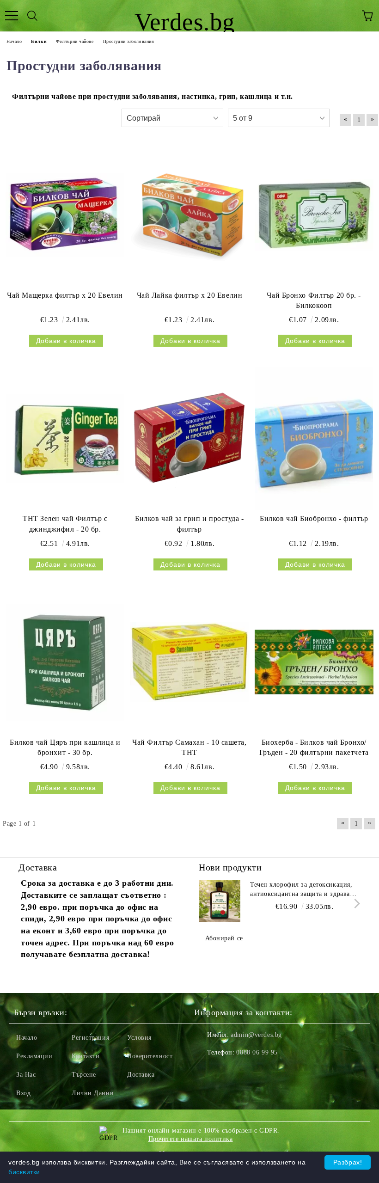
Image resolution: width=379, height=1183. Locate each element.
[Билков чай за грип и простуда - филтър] (189, 438)
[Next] (355, 903)
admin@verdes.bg (256, 1034)
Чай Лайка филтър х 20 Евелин (190, 295)
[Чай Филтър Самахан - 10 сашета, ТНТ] (189, 662)
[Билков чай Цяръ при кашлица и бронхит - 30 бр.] (65, 662)
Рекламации (34, 1056)
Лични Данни (93, 1093)
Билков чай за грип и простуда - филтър (189, 524)
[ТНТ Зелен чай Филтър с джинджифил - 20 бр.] (65, 438)
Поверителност (149, 1056)
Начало (26, 1037)
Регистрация (90, 1037)
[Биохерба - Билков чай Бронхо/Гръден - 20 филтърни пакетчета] (314, 662)
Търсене (84, 1074)
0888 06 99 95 (256, 1052)
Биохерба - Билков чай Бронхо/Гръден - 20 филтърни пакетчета (314, 747)
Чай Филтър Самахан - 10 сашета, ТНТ (189, 747)
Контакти (85, 1056)
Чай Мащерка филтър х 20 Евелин (65, 295)
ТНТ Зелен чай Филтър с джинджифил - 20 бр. (65, 524)
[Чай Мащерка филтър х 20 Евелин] (65, 215)
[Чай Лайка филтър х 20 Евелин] (189, 215)
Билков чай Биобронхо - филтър (314, 518)
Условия (139, 1037)
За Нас (26, 1074)
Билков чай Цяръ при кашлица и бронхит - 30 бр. (65, 747)
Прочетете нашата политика (190, 1138)
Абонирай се (224, 938)
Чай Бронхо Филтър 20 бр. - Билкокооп (314, 300)
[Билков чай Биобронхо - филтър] (314, 438)
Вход (23, 1093)
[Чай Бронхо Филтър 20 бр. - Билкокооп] (314, 215)
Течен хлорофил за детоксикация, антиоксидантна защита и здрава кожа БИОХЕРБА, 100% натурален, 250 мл (303, 890)
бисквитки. (25, 1172)
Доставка (140, 1074)
